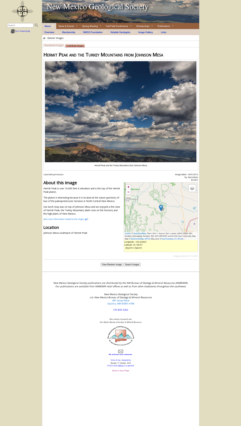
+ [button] (128, 187)
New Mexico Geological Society (98, 6)
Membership (68, 32)
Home (44, 38)
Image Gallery (145, 32)
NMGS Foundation (92, 32)
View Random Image (112, 264)
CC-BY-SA (178, 238)
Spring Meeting (90, 26)
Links (163, 32)
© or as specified (120, 365)
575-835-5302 (120, 309)
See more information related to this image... (64, 219)
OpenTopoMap (167, 238)
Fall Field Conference (117, 26)
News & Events (66, 26)
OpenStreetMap (139, 233)
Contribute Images (75, 45)
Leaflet (127, 233)
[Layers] (192, 188)
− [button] (128, 192)
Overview (49, 32)
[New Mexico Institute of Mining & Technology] (121, 345)
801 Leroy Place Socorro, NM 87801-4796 (120, 302)
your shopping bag (22, 31)
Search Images (132, 264)
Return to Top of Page (120, 371)
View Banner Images (53, 45)
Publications (164, 26)
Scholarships (143, 26)
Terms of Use (115, 360)
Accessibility (126, 360)
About (47, 26)
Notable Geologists (120, 32)
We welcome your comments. (120, 354)
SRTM (147, 238)
